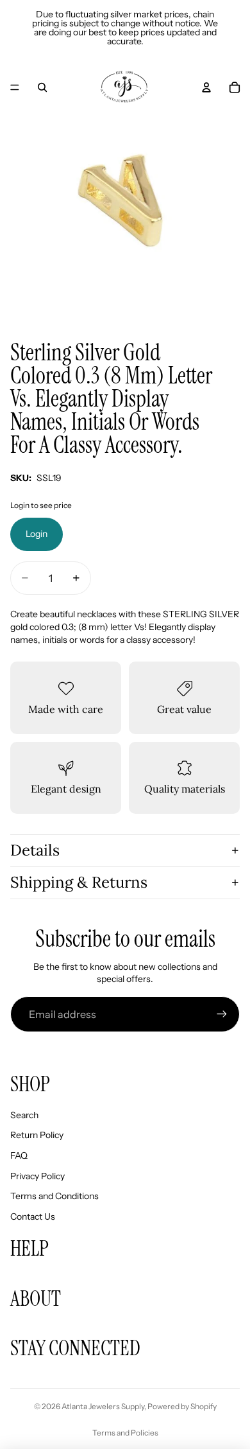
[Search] (42, 87)
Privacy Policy (37, 1176)
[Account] (206, 87)
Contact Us (32, 1216)
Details (35, 850)
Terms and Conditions (54, 1196)
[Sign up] (222, 1014)
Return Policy (36, 1135)
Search (24, 1115)
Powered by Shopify (182, 1406)
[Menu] (14, 87)
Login (36, 534)
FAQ (19, 1155)
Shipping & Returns (78, 882)
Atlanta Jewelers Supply (103, 1406)
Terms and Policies (125, 1432)
